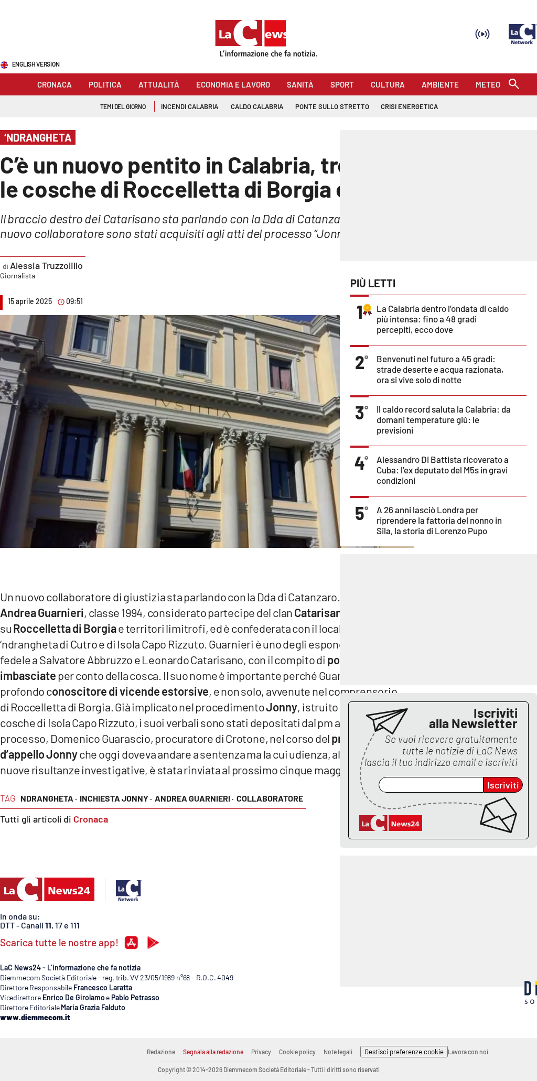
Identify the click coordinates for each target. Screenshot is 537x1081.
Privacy (261, 1051)
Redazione (161, 1051)
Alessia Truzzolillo (46, 265)
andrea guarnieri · (194, 798)
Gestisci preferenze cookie (404, 1051)
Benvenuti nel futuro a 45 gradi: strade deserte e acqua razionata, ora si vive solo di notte (440, 369)
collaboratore (270, 798)
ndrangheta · (48, 798)
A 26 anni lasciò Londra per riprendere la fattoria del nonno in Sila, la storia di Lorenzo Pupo (439, 520)
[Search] (514, 85)
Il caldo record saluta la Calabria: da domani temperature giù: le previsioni (444, 419)
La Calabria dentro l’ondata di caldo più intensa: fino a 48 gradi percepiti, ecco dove (443, 318)
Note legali (338, 1051)
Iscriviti (503, 785)
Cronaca (90, 819)
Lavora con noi (468, 1051)
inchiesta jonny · (116, 798)
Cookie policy (297, 1051)
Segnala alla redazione (213, 1051)
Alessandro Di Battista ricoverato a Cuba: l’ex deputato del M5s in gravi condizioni (443, 469)
